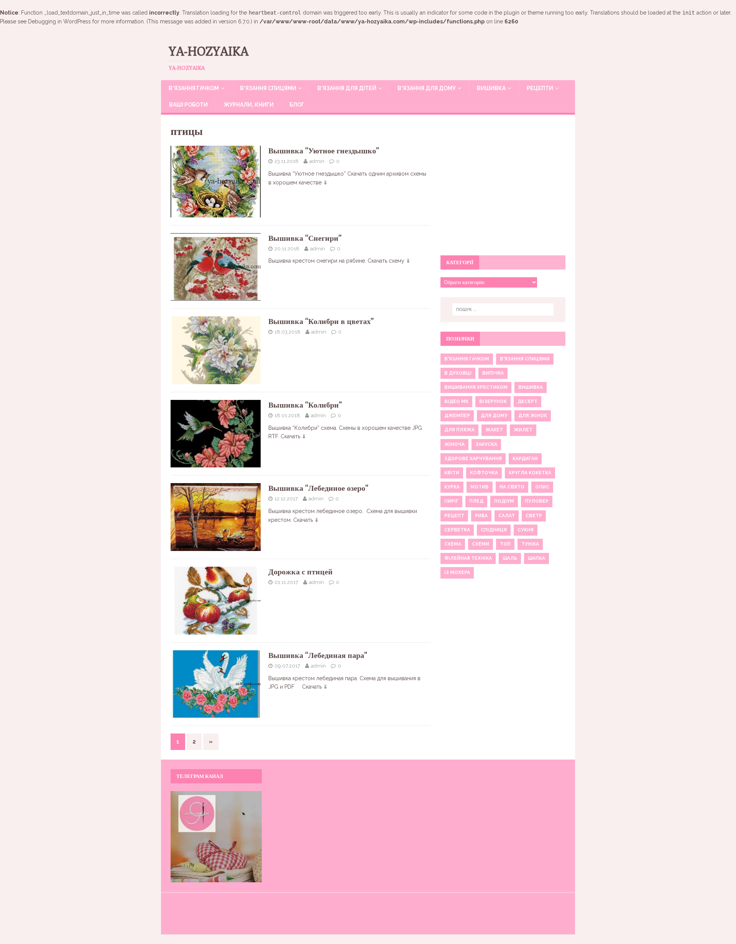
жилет (523, 430)
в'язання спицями (525, 359)
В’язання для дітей (346, 88)
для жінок (532, 415)
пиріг (451, 501)
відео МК (456, 401)
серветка (457, 530)
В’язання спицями (268, 88)
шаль (510, 558)
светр (534, 515)
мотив (479, 487)
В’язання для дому (427, 88)
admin (316, 161)
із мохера (457, 572)
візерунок (493, 401)
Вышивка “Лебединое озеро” (318, 488)
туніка (530, 544)
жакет (494, 430)
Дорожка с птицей (300, 571)
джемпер (457, 415)
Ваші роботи (188, 105)
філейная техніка (468, 558)
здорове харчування (473, 458)
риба (481, 515)
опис (542, 487)
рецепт (454, 515)
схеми (480, 544)
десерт (527, 401)
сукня (526, 530)
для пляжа (459, 430)
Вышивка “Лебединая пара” (317, 655)
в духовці (458, 373)
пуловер (537, 501)
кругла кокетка (530, 472)
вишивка (530, 387)
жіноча (454, 444)
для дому (494, 415)
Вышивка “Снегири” (305, 238)
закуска (486, 444)
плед (476, 501)
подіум (504, 501)
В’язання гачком (194, 88)
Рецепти (540, 88)
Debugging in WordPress (59, 21)
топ (505, 544)
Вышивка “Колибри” (305, 404)
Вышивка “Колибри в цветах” (321, 321)
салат (506, 515)
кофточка (484, 472)
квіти (451, 472)
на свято (511, 487)
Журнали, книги (248, 105)
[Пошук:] (503, 309)
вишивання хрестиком (476, 387)
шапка (536, 558)
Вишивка (491, 88)
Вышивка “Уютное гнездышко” (323, 150)
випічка (493, 373)
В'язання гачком (466, 359)
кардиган (525, 458)
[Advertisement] (502, 189)
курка (452, 487)
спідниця (494, 530)
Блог (296, 105)
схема (452, 544)
